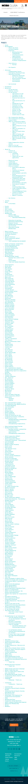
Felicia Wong (8, 333)
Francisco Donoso (10, 567)
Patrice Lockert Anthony (12, 524)
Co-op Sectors (13, 92)
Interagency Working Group (17, 72)
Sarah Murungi (9, 469)
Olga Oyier (8, 525)
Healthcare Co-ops (17, 103)
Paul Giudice (8, 269)
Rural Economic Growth (19, 78)
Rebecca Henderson (11, 468)
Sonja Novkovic (9, 264)
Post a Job (15, 155)
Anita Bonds (8, 288)
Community (8, 682)
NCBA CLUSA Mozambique (12, 584)
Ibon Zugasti (8, 475)
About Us (7, 149)
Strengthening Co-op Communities (15, 616)
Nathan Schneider (10, 487)
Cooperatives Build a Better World (15, 675)
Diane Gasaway (9, 540)
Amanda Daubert (10, 250)
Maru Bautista (9, 295)
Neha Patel (8, 471)
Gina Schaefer (9, 361)
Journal (7, 200)
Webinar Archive (13, 91)
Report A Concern (17, 195)
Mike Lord (8, 277)
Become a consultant (15, 621)
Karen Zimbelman (10, 414)
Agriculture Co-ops (17, 93)
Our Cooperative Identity (16, 117)
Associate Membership (11, 248)
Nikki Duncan (8, 518)
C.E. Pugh (7, 270)
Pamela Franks (9, 386)
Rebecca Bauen (9, 490)
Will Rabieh (8, 337)
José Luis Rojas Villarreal (12, 394)
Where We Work (13, 48)
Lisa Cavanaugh (9, 441)
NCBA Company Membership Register (16, 702)
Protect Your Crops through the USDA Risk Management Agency (17, 635)
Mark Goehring (9, 278)
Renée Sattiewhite (10, 561)
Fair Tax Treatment (17, 77)
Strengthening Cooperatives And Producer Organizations (19, 59)
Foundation (8, 86)
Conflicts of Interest (18, 170)
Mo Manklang (8, 359)
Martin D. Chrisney (10, 299)
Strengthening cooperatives (17, 433)
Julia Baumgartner (10, 301)
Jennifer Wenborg (10, 376)
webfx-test (8, 653)
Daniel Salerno (9, 366)
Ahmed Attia (8, 478)
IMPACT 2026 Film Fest (11, 670)
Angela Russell (9, 329)
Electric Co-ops (16, 113)
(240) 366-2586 (14, 743)
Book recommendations (16, 146)
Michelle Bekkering (10, 550)
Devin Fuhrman (9, 292)
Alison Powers (9, 362)
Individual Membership (18, 217)
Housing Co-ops (16, 104)
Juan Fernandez (9, 407)
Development (9, 46)
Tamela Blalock (9, 464)
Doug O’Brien (9, 356)
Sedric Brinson (9, 533)
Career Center (13, 152)
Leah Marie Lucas (10, 465)
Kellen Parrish (9, 563)
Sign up (7, 235)
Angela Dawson (9, 510)
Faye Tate (8, 572)
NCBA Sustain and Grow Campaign (15, 668)
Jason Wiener (9, 539)
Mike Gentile (8, 252)
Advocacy (8, 70)
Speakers (11, 398)
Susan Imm (8, 285)
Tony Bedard (8, 340)
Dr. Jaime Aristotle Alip (12, 486)
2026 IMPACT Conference (17, 12)
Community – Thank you (15, 684)
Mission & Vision (13, 160)
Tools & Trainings (14, 624)
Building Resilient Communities (18, 419)
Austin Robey (9, 508)
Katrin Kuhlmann (9, 335)
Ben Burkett (8, 390)
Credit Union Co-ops (18, 114)
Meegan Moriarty (10, 500)
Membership (8, 213)
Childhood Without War (12, 641)
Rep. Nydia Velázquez (11, 575)
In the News (12, 203)
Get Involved (12, 84)
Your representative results (13, 402)
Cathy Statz (8, 294)
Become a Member (21, 1)
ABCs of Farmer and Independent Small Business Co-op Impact (19, 135)
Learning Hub (9, 686)
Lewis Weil (8, 511)
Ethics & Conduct (14, 166)
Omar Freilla (8, 492)
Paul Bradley (8, 331)
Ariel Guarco (8, 485)
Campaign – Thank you (15, 680)
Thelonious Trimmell (11, 565)
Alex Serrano (8, 351)
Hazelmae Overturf (10, 545)
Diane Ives (8, 393)
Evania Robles (9, 568)
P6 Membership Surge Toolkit (13, 674)
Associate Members (10, 234)
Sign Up (13, 724)
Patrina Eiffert (9, 316)
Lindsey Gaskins (9, 570)
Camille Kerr (8, 347)
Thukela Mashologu (10, 482)
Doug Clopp (8, 528)
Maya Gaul (8, 342)
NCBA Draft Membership (12, 703)
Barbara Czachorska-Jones (13, 341)
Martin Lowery (9, 287)
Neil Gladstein (9, 553)
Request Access (13, 223)
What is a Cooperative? (12, 589)
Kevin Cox (8, 373)
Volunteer (15, 153)
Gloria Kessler (9, 380)
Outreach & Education (15, 623)
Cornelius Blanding (10, 405)
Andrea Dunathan (10, 480)
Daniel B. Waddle (10, 315)
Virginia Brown (9, 522)
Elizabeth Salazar (10, 466)
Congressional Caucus (15, 71)
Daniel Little (8, 446)
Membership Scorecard (15, 224)
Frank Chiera (8, 271)
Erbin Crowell (9, 365)
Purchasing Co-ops (17, 107)
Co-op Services (13, 89)
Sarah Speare (9, 512)
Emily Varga (8, 363)
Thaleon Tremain (10, 543)
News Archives (9, 231)
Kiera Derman (9, 320)
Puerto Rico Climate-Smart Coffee (15, 648)
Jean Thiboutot (9, 313)
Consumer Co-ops (17, 95)
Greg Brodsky (9, 330)
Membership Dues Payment (13, 664)
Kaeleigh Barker (9, 249)
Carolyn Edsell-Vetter (11, 291)
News (6, 202)
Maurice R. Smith (9, 517)
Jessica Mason (9, 504)
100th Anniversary (14, 164)
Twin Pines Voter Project (12, 610)
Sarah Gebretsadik (10, 352)
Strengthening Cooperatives (17, 423)
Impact (7, 207)
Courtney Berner (10, 281)
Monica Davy (8, 521)
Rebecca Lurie (9, 494)
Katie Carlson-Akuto (11, 547)
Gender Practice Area (11, 427)
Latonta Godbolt (9, 383)
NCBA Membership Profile (12, 656)
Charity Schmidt (9, 526)
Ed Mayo (7, 273)
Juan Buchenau (9, 473)
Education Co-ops (17, 96)
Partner (14, 64)
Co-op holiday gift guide (12, 609)
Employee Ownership (18, 75)
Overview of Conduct (18, 184)
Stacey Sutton (9, 554)
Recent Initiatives (10, 237)
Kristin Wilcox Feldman (11, 319)
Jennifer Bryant (9, 289)
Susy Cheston (9, 549)
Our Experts (12, 67)
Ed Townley (8, 324)
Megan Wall (8, 546)
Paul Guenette (9, 317)
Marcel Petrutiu (9, 309)
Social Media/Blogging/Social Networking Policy (19, 176)
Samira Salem (9, 387)
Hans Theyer (8, 355)
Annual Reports (13, 163)
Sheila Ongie (8, 312)
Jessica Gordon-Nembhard (12, 455)
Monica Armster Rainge (11, 535)
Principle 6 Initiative (11, 596)
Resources (8, 88)
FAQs (6, 698)
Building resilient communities (17, 429)
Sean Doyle (8, 391)
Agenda (11, 400)
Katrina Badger (9, 382)
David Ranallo (9, 349)
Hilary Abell (8, 354)
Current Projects (13, 49)
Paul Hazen (8, 452)
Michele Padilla (9, 443)
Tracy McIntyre (9, 529)
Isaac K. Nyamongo (10, 476)
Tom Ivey (7, 577)
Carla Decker (9, 358)
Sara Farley (8, 310)
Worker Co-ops (16, 110)
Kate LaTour (8, 447)
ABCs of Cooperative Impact (17, 121)
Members (7, 706)
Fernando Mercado (10, 507)
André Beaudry (9, 282)
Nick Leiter (8, 515)
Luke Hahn (8, 503)
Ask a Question (13, 768)
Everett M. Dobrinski (11, 458)
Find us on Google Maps (13, 745)
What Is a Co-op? (14, 145)
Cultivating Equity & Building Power (15, 588)
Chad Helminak (9, 574)
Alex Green (8, 408)
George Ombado (9, 505)
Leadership (12, 161)
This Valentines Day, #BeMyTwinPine (15, 404)
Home (6, 45)
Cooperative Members (11, 232)
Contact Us (12, 150)
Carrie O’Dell (8, 560)
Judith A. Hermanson (11, 338)
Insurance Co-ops (17, 106)
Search (22, 6)
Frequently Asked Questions (13, 700)
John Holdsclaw (9, 280)
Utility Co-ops (16, 109)
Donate (7, 660)
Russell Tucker (9, 296)
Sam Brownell (9, 479)
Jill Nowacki (8, 556)
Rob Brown (8, 298)
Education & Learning (15, 220)
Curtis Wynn (8, 519)
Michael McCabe (9, 306)
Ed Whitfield (8, 379)
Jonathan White (9, 388)
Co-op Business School (15, 629)
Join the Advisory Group (16, 617)
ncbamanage (8, 677)
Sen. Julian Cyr (9, 377)
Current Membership (11, 246)
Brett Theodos (9, 326)
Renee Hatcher (9, 457)
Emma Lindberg (9, 412)
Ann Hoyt (7, 557)
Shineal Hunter (9, 384)
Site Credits (8, 209)
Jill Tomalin (8, 327)
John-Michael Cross (10, 448)
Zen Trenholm (9, 501)
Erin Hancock (9, 493)
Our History (12, 198)
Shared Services (14, 15)
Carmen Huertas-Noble (11, 459)
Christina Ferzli (9, 334)
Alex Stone (8, 450)
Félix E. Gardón (9, 489)
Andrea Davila (9, 345)
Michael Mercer (9, 461)
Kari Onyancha (9, 302)
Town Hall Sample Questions (17, 262)
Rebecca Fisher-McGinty (12, 444)
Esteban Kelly (9, 344)
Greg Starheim (9, 536)
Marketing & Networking (16, 221)
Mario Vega (8, 531)
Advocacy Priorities (14, 74)
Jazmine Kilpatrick (10, 532)
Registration (8, 655)
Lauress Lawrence (10, 538)
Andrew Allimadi (9, 305)
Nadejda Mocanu (9, 564)
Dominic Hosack (9, 454)
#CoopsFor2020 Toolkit (12, 256)
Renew (7, 705)
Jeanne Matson (9, 253)
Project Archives (10, 211)
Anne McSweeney (10, 284)
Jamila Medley (9, 462)
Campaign (8, 678)
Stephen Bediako (10, 514)
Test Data (7, 639)
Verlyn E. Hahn (9, 323)
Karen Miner (8, 266)
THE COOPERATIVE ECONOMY (17, 241)
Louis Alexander (9, 308)
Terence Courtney (10, 542)
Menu (26, 6)
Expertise (11, 50)
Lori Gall (7, 348)
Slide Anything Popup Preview (13, 426)
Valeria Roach (9, 559)
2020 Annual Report (11, 585)
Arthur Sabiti (8, 483)
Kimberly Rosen (9, 303)
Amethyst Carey (9, 322)
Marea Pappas (9, 472)
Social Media (12, 260)
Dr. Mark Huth (9, 496)
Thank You (11, 662)
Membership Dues (10, 699)
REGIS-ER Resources (11, 586)
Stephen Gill (8, 375)
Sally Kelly (8, 267)
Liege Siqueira (9, 552)
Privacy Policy (9, 210)
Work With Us (13, 63)
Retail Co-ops (16, 111)
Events (6, 12)
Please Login (12, 214)
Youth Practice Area (11, 418)
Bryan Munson (9, 255)
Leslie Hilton (8, 274)
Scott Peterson (9, 275)
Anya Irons (8, 409)
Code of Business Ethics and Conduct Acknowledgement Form (19, 190)
